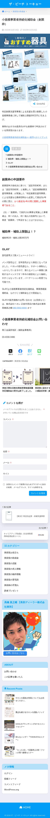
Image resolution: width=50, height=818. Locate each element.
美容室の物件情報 (12, 574)
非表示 (16, 148)
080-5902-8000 (20, 308)
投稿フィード (10, 779)
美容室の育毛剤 (11, 580)
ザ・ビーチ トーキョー (25, 4)
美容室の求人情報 (12, 569)
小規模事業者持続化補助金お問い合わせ (24, 167)
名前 (6, 451)
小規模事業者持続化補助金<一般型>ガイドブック (24, 137)
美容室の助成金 (21, 361)
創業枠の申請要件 (14, 155)
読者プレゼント (11, 591)
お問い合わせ (10, 671)
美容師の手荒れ (11, 585)
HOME (26, 807)
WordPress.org (11, 790)
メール (7, 463)
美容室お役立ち (11, 552)
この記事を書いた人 (13, 677)
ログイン (8, 773)
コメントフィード (12, 784)
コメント (8, 419)
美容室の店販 (10, 563)
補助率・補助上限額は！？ (18, 159)
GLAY (9, 163)
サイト (6, 474)
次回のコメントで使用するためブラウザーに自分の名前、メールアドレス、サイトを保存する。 (26, 485)
